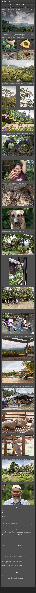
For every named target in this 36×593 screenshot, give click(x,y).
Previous (30, 9)
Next (33, 9)
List (31, 9)
